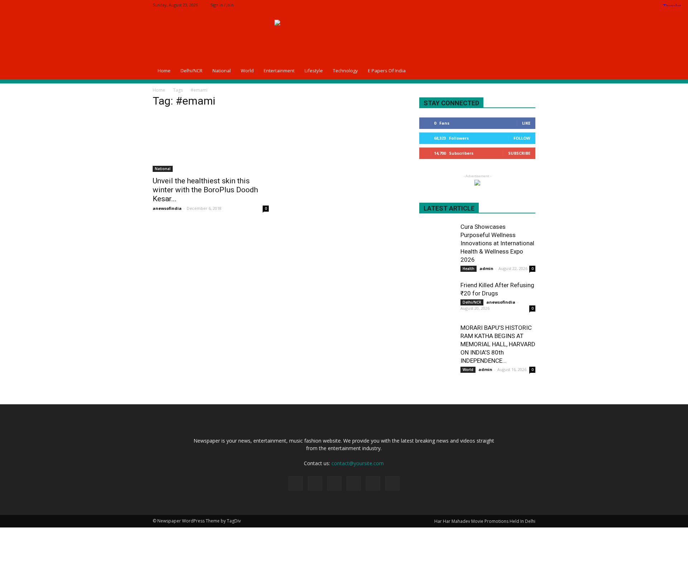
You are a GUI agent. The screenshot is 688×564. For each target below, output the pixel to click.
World (247, 70)
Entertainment (279, 70)
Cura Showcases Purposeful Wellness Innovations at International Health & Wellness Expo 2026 (497, 243)
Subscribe (519, 153)
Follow (521, 138)
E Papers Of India (387, 70)
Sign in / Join (222, 5)
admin (486, 268)
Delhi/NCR (191, 70)
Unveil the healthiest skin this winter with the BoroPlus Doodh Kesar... (205, 190)
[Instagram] (494, 5)
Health (468, 268)
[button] (526, 70)
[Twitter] (506, 5)
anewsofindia (167, 208)
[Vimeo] (518, 5)
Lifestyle (314, 70)
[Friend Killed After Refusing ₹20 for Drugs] (437, 299)
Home (164, 70)
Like (526, 123)
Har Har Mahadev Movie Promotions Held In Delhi (484, 521)
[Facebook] (482, 5)
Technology (345, 70)
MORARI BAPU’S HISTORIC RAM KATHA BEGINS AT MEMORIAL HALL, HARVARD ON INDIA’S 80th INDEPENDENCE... (497, 344)
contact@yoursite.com (357, 463)
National (221, 70)
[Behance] (470, 5)
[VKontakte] (530, 5)
